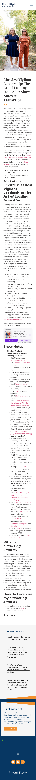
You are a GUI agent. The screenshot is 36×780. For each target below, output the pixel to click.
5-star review (24, 512)
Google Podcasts (24, 157)
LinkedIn (13, 526)
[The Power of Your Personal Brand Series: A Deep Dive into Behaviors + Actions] (17, 669)
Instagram (23, 524)
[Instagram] (23, 762)
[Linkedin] (13, 762)
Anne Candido (20, 363)
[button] (31, 5)
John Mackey (21, 493)
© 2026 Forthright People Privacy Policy (18, 772)
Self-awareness (22, 396)
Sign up (20, 528)
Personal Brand (21, 384)
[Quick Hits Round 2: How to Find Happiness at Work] (17, 638)
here (22, 608)
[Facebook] (18, 762)
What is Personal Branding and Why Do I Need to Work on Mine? (19, 403)
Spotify (14, 157)
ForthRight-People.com (12, 319)
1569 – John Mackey (24, 502)
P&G (17, 391)
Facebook (14, 524)
